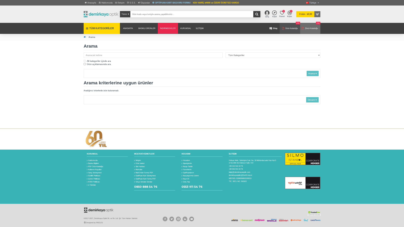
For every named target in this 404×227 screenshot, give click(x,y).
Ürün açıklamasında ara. (99, 64)
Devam (311, 100)
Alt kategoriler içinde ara (99, 61)
